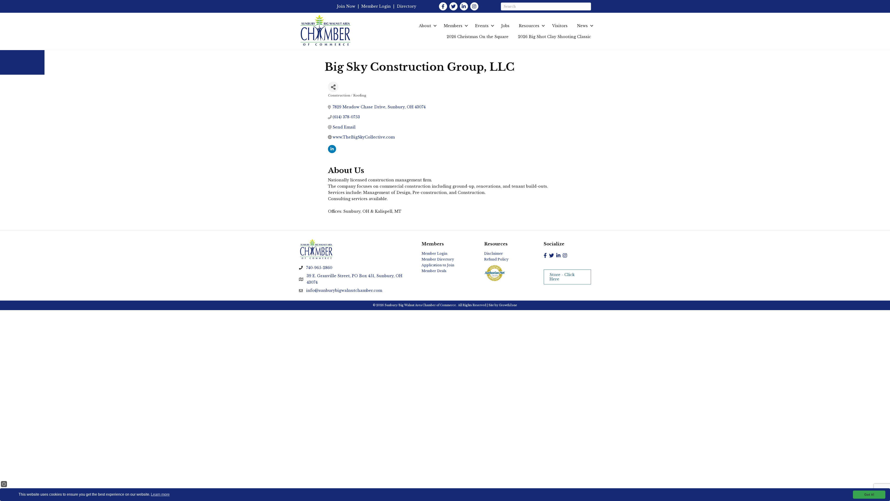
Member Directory (438, 259)
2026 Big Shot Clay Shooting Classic (554, 36)
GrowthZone (508, 305)
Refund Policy (496, 259)
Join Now (346, 6)
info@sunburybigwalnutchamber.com (344, 290)
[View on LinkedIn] (332, 151)
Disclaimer (493, 253)
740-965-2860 (319, 267)
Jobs (505, 25)
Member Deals (434, 271)
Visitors (560, 25)
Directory (406, 6)
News (582, 25)
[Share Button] (333, 87)
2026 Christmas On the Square (478, 36)
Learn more (160, 494)
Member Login (376, 6)
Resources (529, 25)
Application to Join (438, 265)
